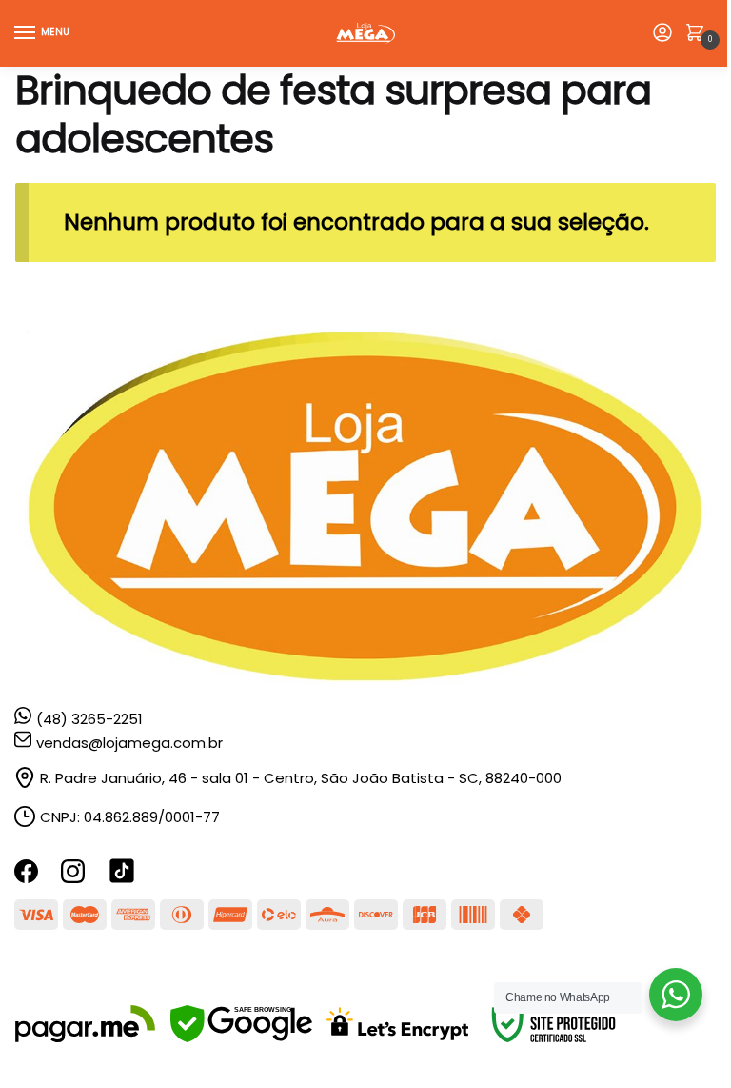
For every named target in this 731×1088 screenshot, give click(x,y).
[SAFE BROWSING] (241, 1037)
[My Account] (662, 34)
